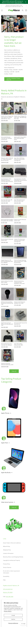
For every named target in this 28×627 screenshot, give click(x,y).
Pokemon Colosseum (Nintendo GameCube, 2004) (7, 364)
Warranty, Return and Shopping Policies (13, 557)
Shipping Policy (7, 550)
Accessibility (6, 576)
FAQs (4, 580)
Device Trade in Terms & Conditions (12, 543)
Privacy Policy (6, 564)
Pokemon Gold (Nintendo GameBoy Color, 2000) (19, 302)
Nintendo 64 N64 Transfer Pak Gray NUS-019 (20, 323)
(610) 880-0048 (9, 596)
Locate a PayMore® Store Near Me (13, 79)
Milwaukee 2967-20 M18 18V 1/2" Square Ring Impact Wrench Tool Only (7, 159)
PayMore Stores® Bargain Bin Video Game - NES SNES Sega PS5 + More (20, 117)
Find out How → (19, 2)
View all (14, 371)
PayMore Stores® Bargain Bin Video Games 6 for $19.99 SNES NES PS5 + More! (7, 117)
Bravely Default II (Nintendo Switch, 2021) (7, 240)
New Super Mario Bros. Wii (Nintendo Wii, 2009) (6, 200)
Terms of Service (7, 567)
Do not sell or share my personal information (11, 572)
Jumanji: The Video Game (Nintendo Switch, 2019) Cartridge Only (19, 240)
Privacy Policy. (8, 611)
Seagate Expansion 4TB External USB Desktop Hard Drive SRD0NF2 (7, 261)
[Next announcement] (26, 6)
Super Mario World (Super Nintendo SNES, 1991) (19, 200)
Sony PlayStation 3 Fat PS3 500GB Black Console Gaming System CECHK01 (20, 180)
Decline (13, 619)
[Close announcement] (25, 2)
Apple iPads (4, 443)
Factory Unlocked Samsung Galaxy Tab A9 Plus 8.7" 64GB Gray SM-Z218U (20, 261)
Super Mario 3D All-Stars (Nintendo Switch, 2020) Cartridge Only (19, 159)
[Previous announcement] (1, 6)
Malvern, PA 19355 (7, 592)
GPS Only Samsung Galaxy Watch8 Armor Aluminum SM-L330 (7, 303)
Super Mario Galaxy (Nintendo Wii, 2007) (18, 344)
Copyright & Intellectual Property (11, 560)
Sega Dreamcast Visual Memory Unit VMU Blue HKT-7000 (7, 324)
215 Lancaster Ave (7, 589)
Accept (13, 615)
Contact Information (8, 553)
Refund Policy (6, 546)
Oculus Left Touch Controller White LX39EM (7, 281)
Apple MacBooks (6, 472)
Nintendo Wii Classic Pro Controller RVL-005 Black (6, 344)
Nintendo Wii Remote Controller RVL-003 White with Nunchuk (6, 138)
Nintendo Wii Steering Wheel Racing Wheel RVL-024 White (7, 220)
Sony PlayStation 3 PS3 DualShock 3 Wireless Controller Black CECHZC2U (7, 180)
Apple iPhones (5, 413)
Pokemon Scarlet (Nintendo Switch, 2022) (20, 220)
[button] (2, 10)
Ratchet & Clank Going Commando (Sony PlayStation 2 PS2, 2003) (19, 282)
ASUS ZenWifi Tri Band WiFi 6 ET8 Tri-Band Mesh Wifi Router (20, 138)
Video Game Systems (7, 502)
